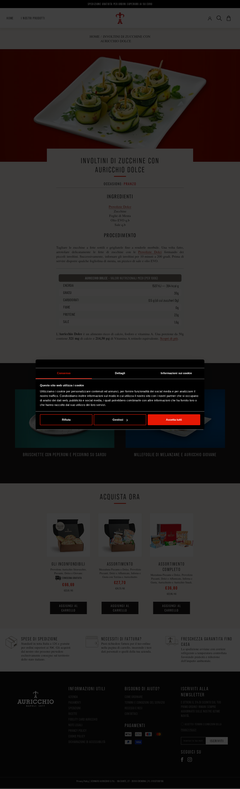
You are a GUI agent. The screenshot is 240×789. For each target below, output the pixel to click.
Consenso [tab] (63, 373)
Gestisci (117, 419)
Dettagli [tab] (120, 373)
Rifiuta (66, 419)
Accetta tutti (174, 419)
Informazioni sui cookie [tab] (176, 373)
